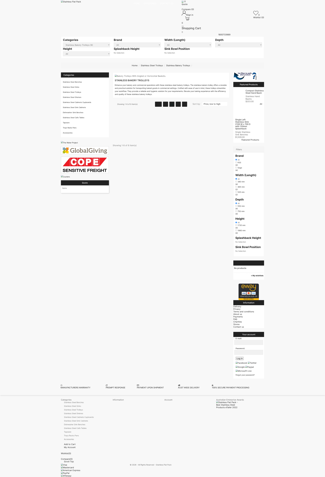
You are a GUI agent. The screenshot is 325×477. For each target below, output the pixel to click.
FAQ (235, 319)
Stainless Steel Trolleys (72, 92)
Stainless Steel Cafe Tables (73, 118)
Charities (237, 321)
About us (237, 314)
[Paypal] (249, 366)
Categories (68, 75)
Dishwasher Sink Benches (73, 112)
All (239, 160)
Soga (238, 169)
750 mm (240, 212)
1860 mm (240, 231)
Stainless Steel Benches (72, 82)
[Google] (240, 366)
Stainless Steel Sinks (71, 87)
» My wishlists (257, 275)
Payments (238, 316)
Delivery (237, 306)
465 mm (240, 188)
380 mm (240, 183)
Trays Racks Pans (69, 128)
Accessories (67, 133)
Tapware (66, 123)
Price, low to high (215, 104)
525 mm (240, 193)
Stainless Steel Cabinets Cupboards (77, 102)
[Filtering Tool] (245, 76)
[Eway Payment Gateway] (249, 291)
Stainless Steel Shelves (72, 97)
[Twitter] (252, 362)
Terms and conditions (243, 311)
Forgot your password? (245, 375)
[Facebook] (241, 362)
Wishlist (249, 263)
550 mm (240, 207)
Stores (236, 324)
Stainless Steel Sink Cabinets (74, 107)
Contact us (238, 327)
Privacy (236, 309)
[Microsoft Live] (243, 371)
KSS (238, 163)
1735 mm (240, 226)
